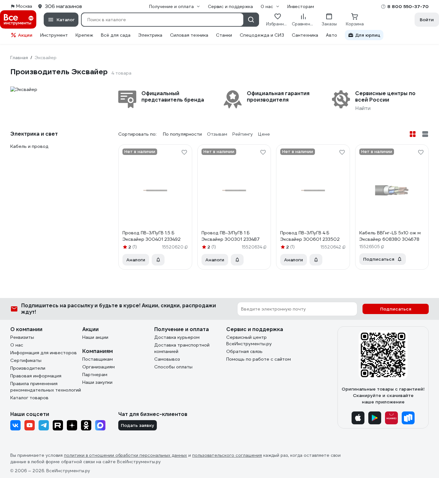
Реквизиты (22, 337)
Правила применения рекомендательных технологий (45, 387)
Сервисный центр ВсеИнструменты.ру (249, 340)
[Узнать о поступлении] (158, 260)
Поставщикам (97, 359)
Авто (331, 35)
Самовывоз (167, 359)
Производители (27, 368)
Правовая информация (35, 376)
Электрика (150, 35)
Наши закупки (97, 382)
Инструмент (54, 35)
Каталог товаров (29, 398)
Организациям (98, 367)
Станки (224, 35)
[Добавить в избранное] (184, 152)
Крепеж (84, 35)
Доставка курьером (177, 337)
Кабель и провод (29, 146)
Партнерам (94, 374)
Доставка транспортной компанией (182, 348)
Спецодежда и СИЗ (262, 35)
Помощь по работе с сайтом (258, 359)
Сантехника (305, 35)
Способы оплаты (173, 367)
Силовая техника (189, 35)
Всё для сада (115, 35)
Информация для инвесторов (43, 353)
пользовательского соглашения (227, 455)
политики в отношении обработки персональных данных (125, 455)
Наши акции (95, 337)
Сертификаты (25, 360)
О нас (16, 345)
